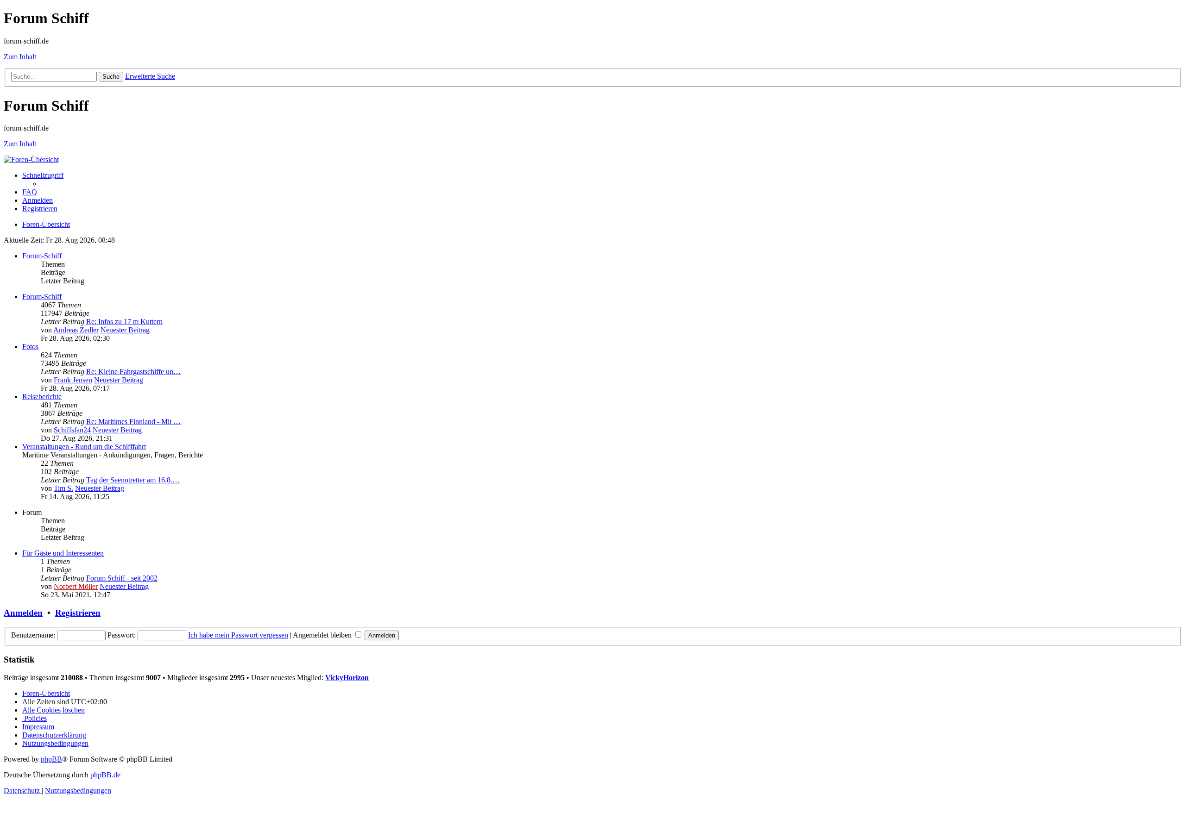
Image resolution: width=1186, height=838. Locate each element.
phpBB (51, 759)
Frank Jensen (73, 380)
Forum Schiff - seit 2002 (122, 578)
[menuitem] (29, 192)
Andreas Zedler (76, 330)
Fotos (30, 346)
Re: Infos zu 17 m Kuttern (124, 321)
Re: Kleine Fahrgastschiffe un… (133, 371)
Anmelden (23, 613)
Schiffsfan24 (72, 430)
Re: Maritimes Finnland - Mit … (133, 421)
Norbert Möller (76, 586)
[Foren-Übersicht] (31, 159)
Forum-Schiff (42, 256)
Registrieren (78, 613)
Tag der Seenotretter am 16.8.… (133, 480)
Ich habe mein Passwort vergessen (238, 635)
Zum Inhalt (20, 57)
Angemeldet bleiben (323, 635)
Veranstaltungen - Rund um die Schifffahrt (84, 446)
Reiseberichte (42, 396)
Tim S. (63, 488)
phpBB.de (105, 775)
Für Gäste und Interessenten (63, 553)
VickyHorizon (347, 678)
